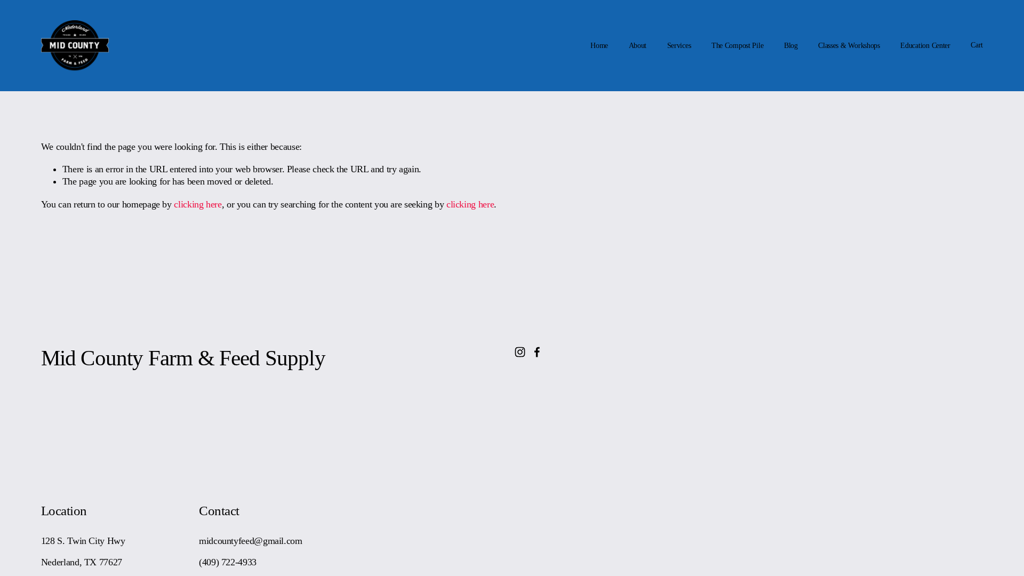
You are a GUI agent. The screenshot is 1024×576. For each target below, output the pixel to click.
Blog (791, 46)
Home (599, 46)
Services (679, 46)
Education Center (925, 46)
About (638, 46)
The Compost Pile (737, 46)
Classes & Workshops (849, 46)
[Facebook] (537, 352)
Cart (977, 45)
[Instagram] (520, 352)
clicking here (197, 204)
